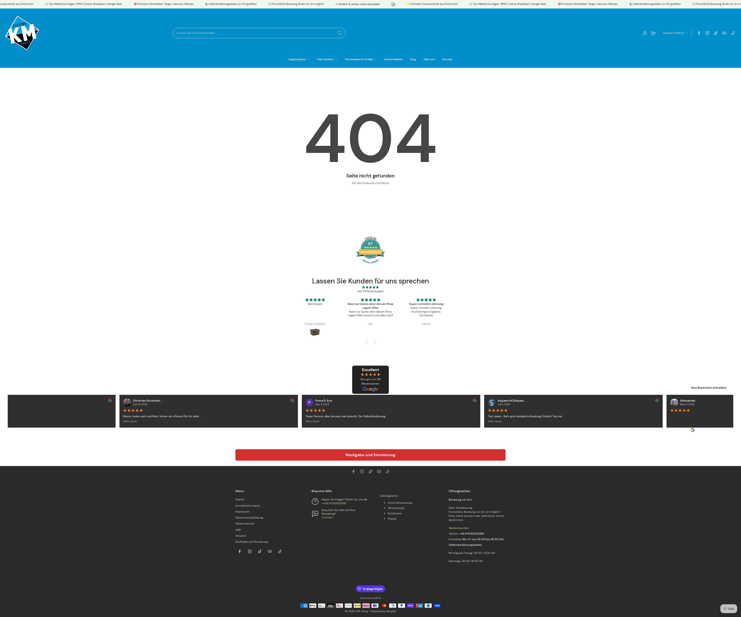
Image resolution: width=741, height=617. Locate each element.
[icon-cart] (653, 33)
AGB (238, 529)
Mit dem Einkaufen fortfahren (370, 183)
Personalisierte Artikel (359, 59)
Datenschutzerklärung (249, 517)
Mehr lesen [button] (121, 421)
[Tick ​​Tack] (716, 33)
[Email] (724, 33)
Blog (413, 59)
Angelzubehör (297, 59)
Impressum (242, 511)
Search (239, 499)
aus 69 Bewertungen (371, 291)
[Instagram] (707, 33)
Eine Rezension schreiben (709, 387)
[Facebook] (699, 33)
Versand (240, 535)
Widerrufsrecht (245, 523)
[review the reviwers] (101, 400)
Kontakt (447, 59)
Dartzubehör (325, 59)
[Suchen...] (339, 33)
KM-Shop (362, 611)
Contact (327, 517)
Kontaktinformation (247, 505)
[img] (370, 287)
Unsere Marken (393, 59)
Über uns (429, 59)
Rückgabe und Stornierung (370, 454)
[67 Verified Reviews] (370, 265)
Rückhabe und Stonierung (251, 541)
